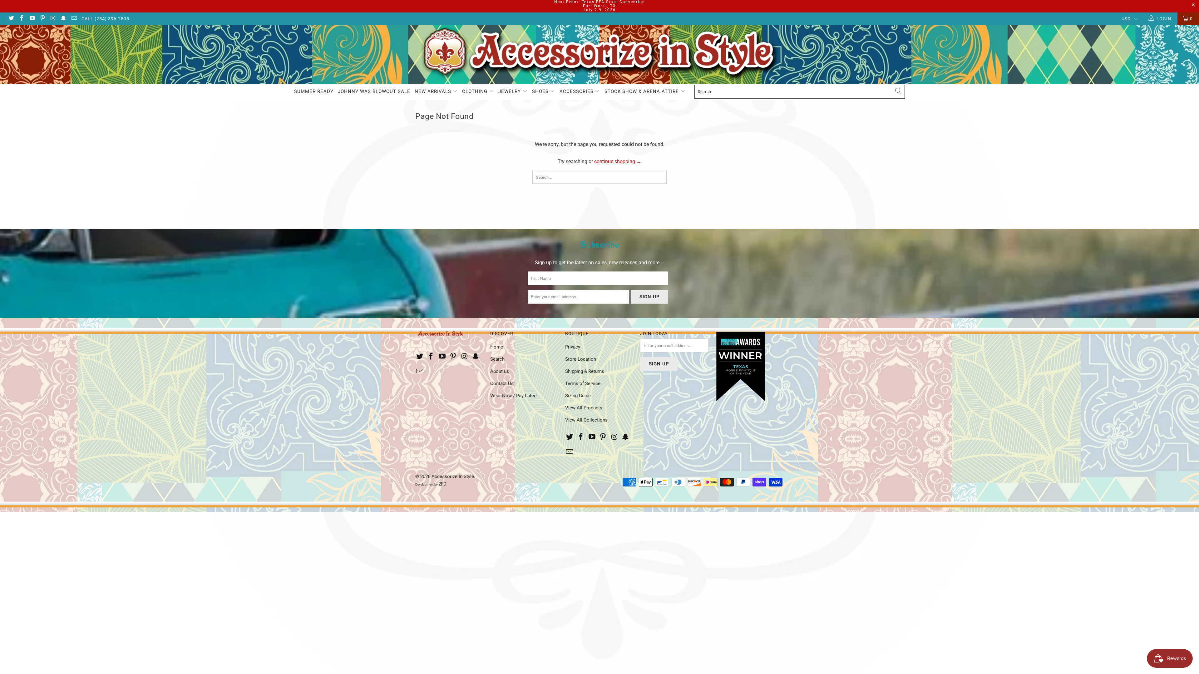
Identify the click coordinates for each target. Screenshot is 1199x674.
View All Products (583, 408)
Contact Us (502, 383)
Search (497, 359)
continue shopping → (617, 161)
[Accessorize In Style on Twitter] (11, 18)
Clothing (475, 91)
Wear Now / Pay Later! (513, 395)
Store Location (580, 359)
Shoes (541, 91)
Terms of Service (582, 383)
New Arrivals (434, 91)
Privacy (572, 347)
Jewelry (510, 91)
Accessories (577, 91)
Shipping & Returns (584, 371)
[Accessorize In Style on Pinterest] (42, 18)
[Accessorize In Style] (599, 54)
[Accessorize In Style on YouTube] (32, 18)
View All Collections (586, 420)
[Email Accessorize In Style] (74, 18)
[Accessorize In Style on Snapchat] (63, 18)
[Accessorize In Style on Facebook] (21, 18)
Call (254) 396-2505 (105, 18)
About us (499, 371)
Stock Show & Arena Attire (642, 91)
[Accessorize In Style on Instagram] (53, 18)
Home (496, 347)
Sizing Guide (578, 395)
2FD (442, 484)
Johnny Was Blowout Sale (374, 91)
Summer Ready (313, 91)
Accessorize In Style (453, 476)
